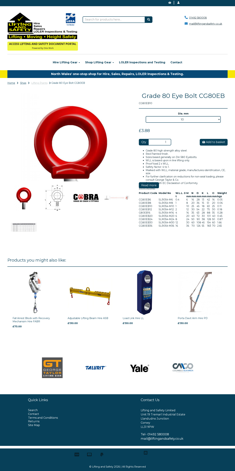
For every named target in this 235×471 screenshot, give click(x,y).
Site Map (34, 425)
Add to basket (215, 142)
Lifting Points (39, 82)
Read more (149, 185)
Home (11, 82)
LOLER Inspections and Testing (142, 62)
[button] (18, 159)
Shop (23, 82)
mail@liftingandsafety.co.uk (205, 23)
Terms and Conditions (43, 417)
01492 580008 (198, 17)
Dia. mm (183, 113)
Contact (176, 62)
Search (33, 410)
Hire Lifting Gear (65, 62)
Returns (33, 421)
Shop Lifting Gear (98, 62)
